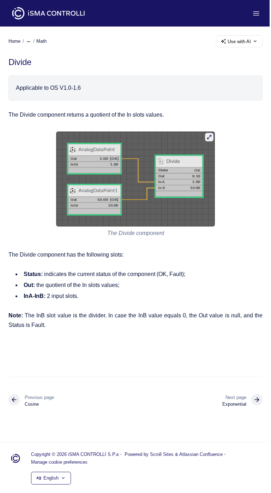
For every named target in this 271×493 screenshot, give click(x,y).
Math (41, 41)
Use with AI (239, 41)
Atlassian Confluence (201, 454)
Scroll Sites (162, 454)
